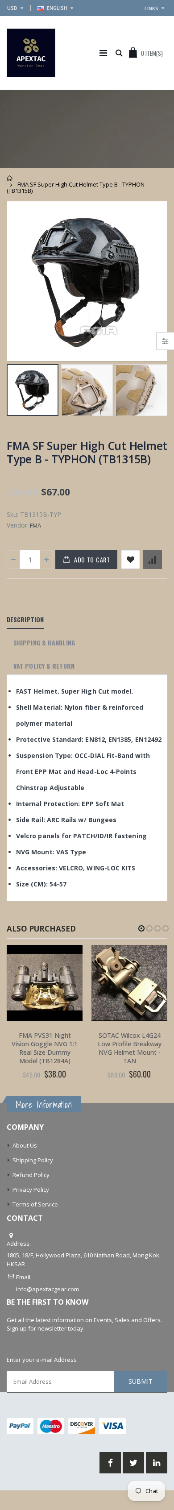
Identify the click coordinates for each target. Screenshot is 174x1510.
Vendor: (18, 525)
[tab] (25, 620)
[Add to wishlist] (130, 559)
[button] (141, 928)
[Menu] (103, 53)
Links (151, 8)
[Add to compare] (152, 559)
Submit (140, 1381)
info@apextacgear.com (47, 1289)
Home (10, 178)
